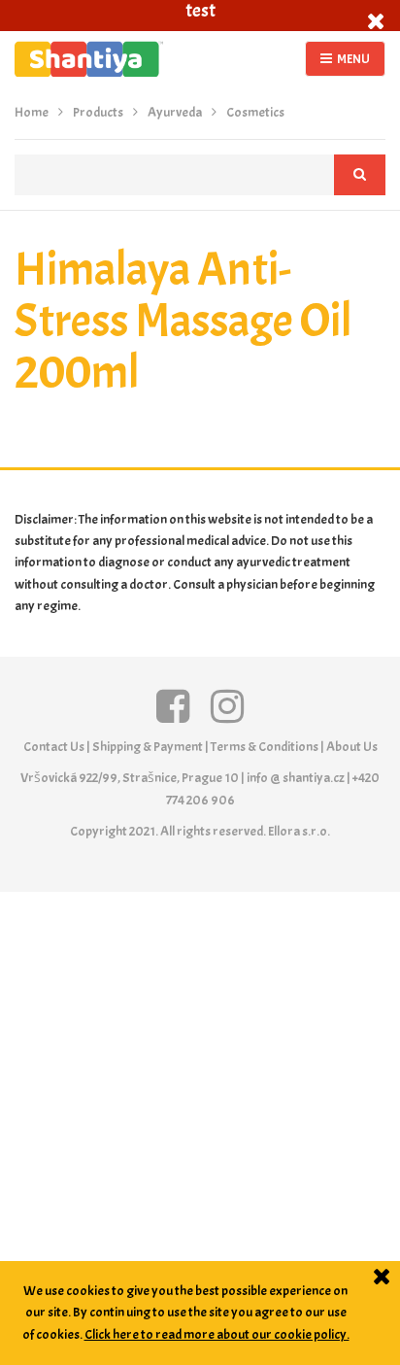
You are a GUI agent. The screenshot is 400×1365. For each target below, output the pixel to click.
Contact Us (53, 746)
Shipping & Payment (147, 746)
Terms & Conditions (264, 746)
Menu (353, 58)
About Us (352, 746)
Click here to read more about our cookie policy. (217, 1334)
